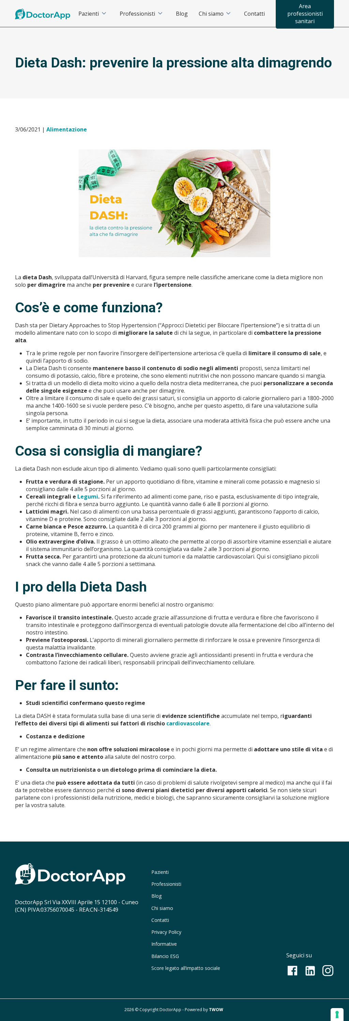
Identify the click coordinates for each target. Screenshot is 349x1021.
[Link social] (292, 970)
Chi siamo (211, 13)
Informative (164, 944)
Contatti (254, 13)
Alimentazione (66, 129)
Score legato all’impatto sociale (185, 968)
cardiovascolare (188, 723)
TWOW (216, 1009)
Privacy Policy (166, 932)
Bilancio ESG (165, 956)
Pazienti (88, 13)
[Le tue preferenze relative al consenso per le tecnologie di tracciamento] (337, 1014)
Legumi (87, 496)
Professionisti (137, 13)
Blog (182, 13)
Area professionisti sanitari (305, 13)
